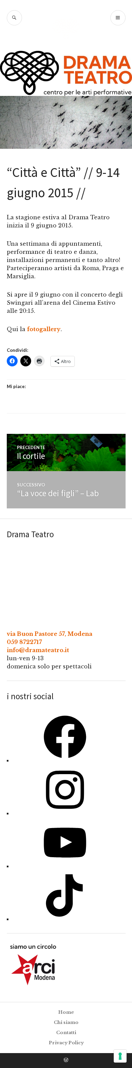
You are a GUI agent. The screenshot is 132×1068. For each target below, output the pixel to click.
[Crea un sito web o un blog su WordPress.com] (66, 1060)
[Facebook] (65, 760)
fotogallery (44, 329)
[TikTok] (65, 918)
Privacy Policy (66, 1043)
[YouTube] (65, 866)
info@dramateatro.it (38, 650)
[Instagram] (65, 813)
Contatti (66, 1032)
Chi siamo (66, 1022)
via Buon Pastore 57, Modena (49, 633)
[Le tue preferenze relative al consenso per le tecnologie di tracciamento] (120, 1056)
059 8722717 (24, 642)
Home (66, 1012)
